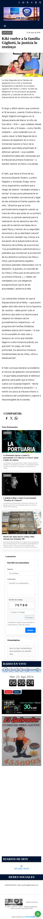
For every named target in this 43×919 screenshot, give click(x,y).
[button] (19, 2)
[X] (27, 2)
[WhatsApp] (23, 2)
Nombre (10, 569)
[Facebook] (32, 2)
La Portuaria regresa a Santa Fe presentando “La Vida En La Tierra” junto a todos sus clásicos (20, 457)
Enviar (30, 630)
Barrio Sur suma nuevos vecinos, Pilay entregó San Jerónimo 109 (18, 538)
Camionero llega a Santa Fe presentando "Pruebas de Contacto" (19, 499)
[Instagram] (36, 2)
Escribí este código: (16, 600)
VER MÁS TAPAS (21, 868)
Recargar (29, 617)
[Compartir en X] (11, 418)
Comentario (11, 579)
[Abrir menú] (5, 26)
